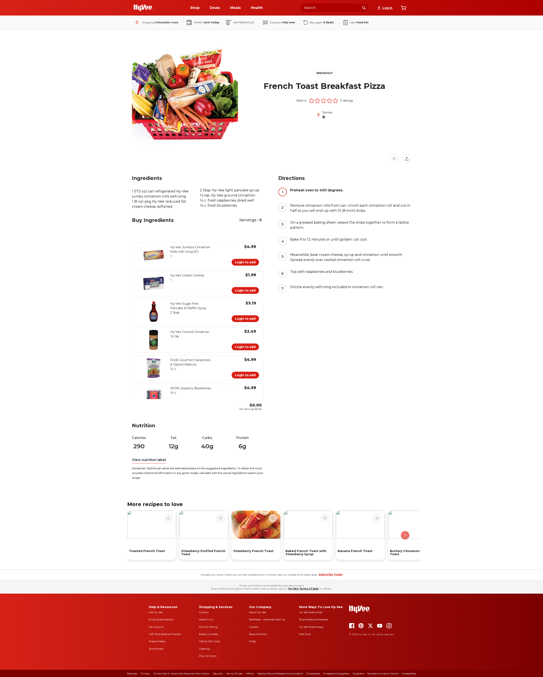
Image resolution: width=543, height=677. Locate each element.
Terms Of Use (234, 673)
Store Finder (156, 648)
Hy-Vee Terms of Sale (303, 588)
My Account (156, 626)
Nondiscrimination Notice (382, 673)
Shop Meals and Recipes (313, 619)
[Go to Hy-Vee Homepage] (143, 7)
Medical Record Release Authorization (280, 673)
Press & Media (157, 641)
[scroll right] (405, 535)
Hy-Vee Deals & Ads (310, 612)
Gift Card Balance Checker (165, 634)
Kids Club (305, 634)
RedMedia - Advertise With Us (267, 619)
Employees (313, 673)
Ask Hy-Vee (155, 612)
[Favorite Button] (394, 158)
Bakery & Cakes (208, 634)
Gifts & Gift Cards (209, 641)
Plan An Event (208, 655)
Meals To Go (206, 619)
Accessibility (409, 673)
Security (218, 673)
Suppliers (358, 673)
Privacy (145, 673)
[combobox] (334, 8)
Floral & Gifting (208, 626)
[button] (312, 100)
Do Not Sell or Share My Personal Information (181, 673)
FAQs (252, 641)
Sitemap (132, 673)
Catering (204, 648)
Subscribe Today (331, 574)
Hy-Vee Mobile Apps (311, 626)
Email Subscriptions (161, 619)
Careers (253, 626)
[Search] (364, 7)
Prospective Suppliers (336, 673)
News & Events (258, 634)
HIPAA (250, 673)
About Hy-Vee (257, 612)
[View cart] (403, 8)
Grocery (204, 612)
